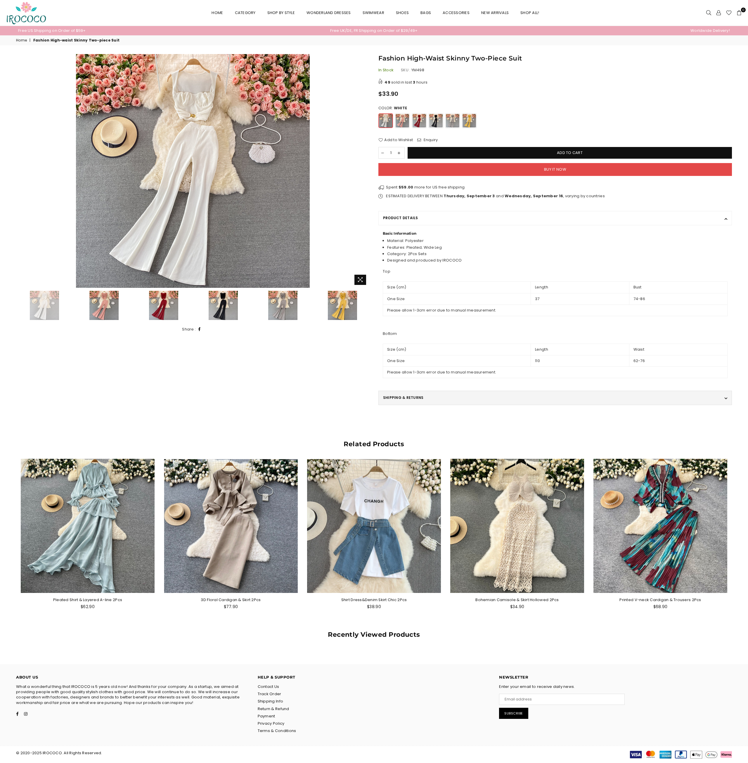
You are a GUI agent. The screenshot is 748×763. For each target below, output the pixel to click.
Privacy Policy (271, 723)
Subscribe (513, 713)
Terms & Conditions (277, 730)
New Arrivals (495, 12)
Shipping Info (270, 701)
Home (217, 12)
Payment (266, 716)
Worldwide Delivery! (710, 30)
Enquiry (430, 140)
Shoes (402, 12)
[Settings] (718, 12)
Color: (392, 108)
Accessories (456, 12)
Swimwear (373, 12)
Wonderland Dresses (329, 12)
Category (245, 12)
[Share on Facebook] (199, 329)
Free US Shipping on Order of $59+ (52, 30)
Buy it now (555, 169)
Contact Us (268, 686)
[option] (136, 30)
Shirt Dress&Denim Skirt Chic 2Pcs (374, 600)
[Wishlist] (728, 12)
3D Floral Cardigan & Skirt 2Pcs (231, 600)
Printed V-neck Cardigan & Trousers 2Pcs (660, 600)
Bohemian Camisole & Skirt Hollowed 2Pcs (517, 600)
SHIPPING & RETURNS (403, 397)
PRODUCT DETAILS (400, 217)
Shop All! (529, 12)
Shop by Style (281, 12)
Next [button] (364, 171)
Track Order (269, 694)
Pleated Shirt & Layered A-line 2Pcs (87, 600)
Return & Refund (273, 709)
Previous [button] (21, 171)
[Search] (709, 12)
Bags (425, 12)
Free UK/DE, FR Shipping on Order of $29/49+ (374, 30)
